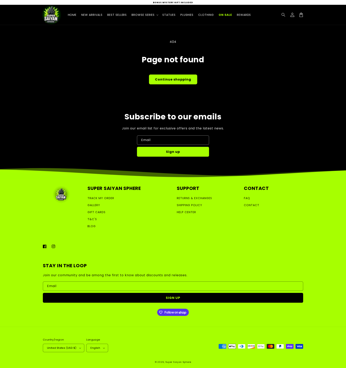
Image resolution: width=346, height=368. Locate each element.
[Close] (236, 127)
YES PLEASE (173, 237)
